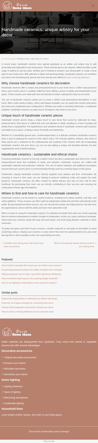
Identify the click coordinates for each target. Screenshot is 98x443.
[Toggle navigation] (93, 6)
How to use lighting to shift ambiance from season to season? (29, 283)
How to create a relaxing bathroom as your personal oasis (27, 312)
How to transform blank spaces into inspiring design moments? (30, 278)
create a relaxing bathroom (77, 77)
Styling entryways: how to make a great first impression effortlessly (31, 274)
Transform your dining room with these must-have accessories (24, 245)
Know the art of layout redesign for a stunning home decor (27, 303)
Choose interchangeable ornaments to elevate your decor (27, 307)
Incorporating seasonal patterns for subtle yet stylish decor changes (32, 270)
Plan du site (49, 441)
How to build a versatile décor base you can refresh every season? (32, 265)
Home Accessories (10, 59)
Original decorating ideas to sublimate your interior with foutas (29, 299)
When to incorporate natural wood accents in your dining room (74, 245)
